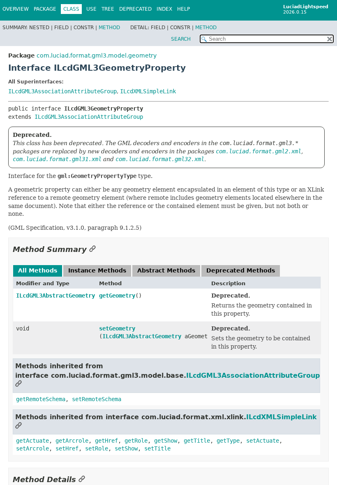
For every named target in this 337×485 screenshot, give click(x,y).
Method (109, 27)
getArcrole (71, 440)
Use (91, 9)
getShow (165, 440)
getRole (136, 440)
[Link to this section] (92, 249)
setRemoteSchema (96, 399)
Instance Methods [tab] (97, 270)
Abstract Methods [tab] (166, 270)
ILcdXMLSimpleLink (148, 91)
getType (228, 440)
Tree (108, 9)
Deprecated (135, 9)
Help (183, 9)
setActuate (262, 440)
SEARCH (181, 39)
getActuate (32, 440)
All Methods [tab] (37, 270)
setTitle (157, 448)
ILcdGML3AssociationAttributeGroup (62, 91)
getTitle (197, 440)
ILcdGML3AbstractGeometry (55, 295)
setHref (66, 448)
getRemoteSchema (40, 399)
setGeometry (117, 328)
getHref (106, 440)
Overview (15, 9)
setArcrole (32, 448)
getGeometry (117, 295)
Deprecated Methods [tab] (240, 270)
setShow (126, 448)
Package (45, 9)
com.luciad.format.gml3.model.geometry (97, 55)
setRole (96, 448)
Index (164, 9)
